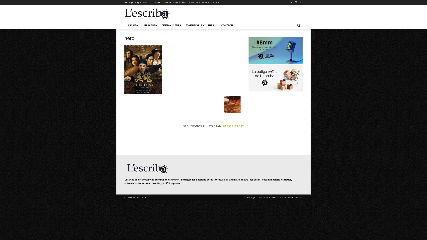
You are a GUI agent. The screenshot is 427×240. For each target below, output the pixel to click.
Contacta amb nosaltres (291, 197)
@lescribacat (233, 126)
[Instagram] (296, 2)
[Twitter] (291, 2)
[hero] (143, 92)
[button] (299, 25)
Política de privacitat (268, 197)
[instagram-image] (127, 141)
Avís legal (251, 197)
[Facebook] (301, 2)
